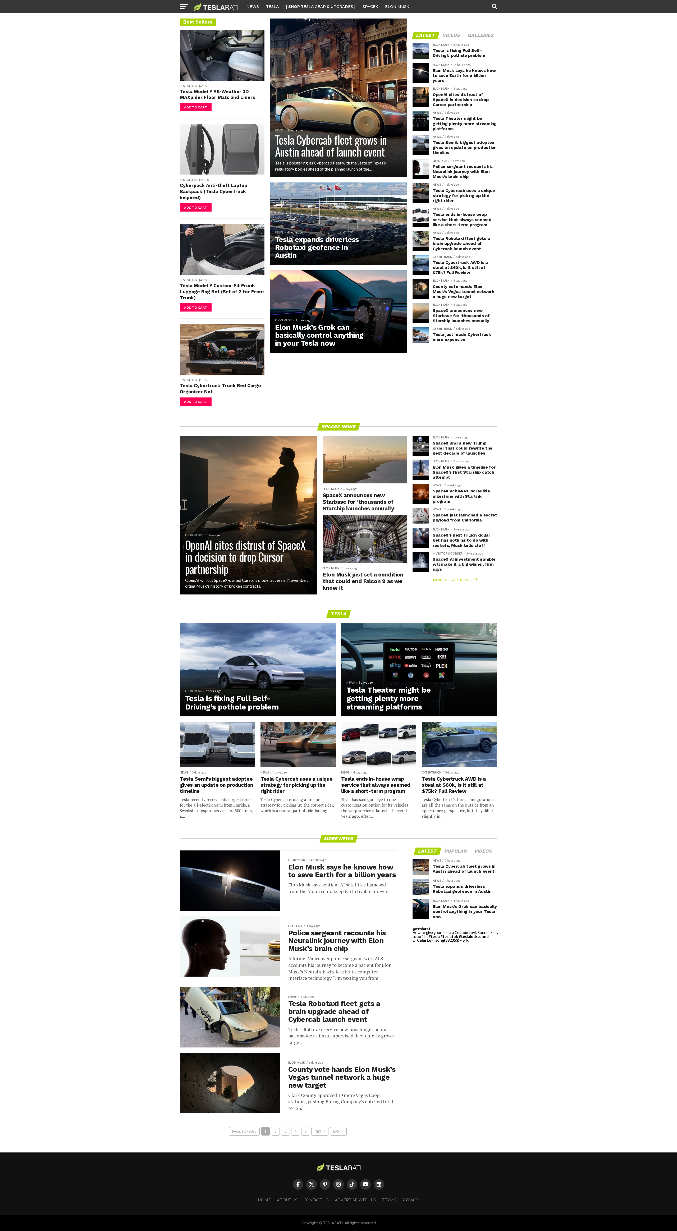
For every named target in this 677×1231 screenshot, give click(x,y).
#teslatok (449, 936)
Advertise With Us (355, 1200)
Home (264, 1200)
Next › (320, 1131)
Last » (338, 1131)
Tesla (272, 6)
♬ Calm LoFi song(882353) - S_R (441, 940)
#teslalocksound (474, 936)
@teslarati (422, 929)
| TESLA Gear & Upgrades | (320, 6)
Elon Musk (397, 6)
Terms (389, 1200)
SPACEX (370, 6)
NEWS (252, 6)
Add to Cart (195, 107)
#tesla (434, 936)
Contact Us (316, 1200)
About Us (287, 1200)
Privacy (410, 1200)
